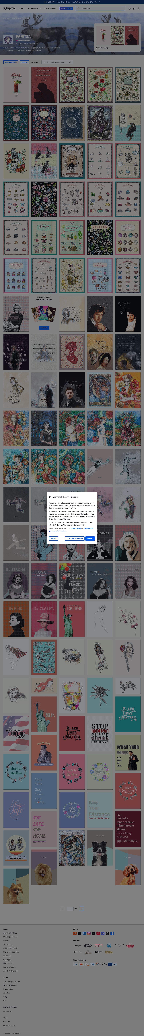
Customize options (75, 538)
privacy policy (76, 528)
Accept (90, 538)
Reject (53, 538)
